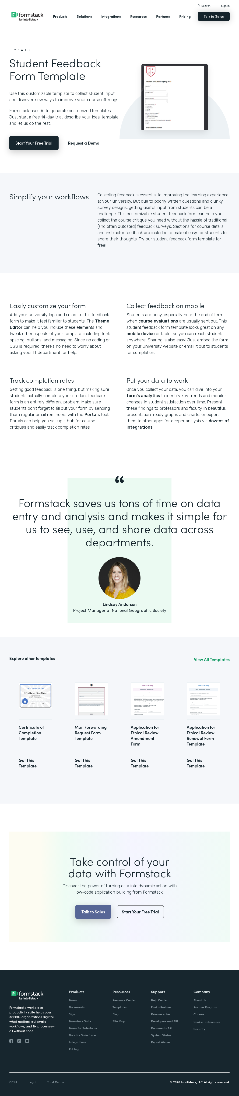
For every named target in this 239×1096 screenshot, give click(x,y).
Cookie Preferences (206, 1022)
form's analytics (143, 395)
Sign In (225, 5)
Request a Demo (83, 143)
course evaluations (158, 321)
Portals (92, 414)
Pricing (185, 16)
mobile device (141, 333)
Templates (19, 50)
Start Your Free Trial (34, 143)
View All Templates (212, 659)
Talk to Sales (214, 16)
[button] (60, 16)
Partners (163, 16)
